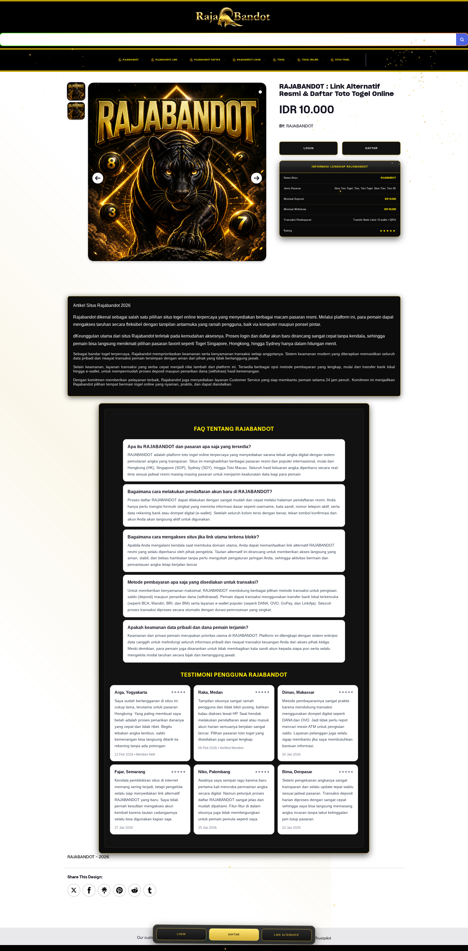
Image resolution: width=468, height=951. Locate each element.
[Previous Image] (98, 178)
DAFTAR (371, 148)
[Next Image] (256, 178)
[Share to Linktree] (104, 890)
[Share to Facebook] (89, 890)
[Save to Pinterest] (119, 890)
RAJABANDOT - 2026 (88, 856)
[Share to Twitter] (73, 890)
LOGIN (309, 148)
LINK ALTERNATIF (286, 935)
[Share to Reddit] (134, 890)
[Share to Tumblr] (149, 890)
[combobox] (228, 39)
